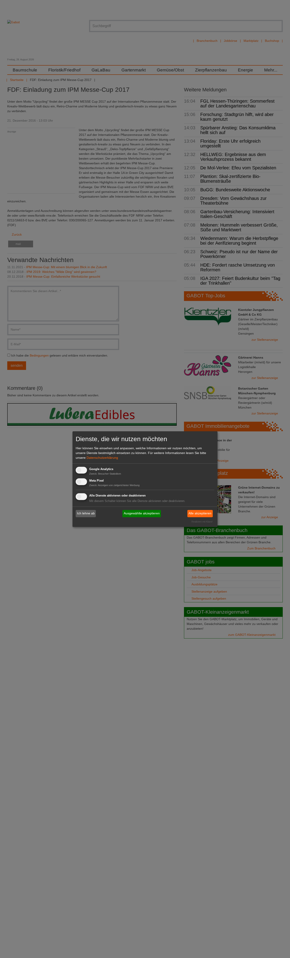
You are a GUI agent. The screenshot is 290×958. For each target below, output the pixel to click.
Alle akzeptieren (199, 513)
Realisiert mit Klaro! (202, 521)
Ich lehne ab (86, 513)
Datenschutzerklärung (102, 458)
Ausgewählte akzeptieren (142, 513)
